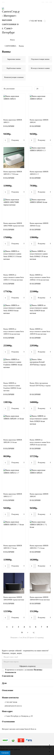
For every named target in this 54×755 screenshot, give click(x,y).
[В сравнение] (23, 102)
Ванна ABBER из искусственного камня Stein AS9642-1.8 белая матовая (40, 277)
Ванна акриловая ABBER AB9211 (12, 121)
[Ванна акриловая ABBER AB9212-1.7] (13, 480)
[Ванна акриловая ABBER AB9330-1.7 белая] (13, 531)
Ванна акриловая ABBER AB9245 (39, 495)
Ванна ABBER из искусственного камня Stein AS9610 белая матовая (13, 331)
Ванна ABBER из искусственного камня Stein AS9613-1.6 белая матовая (13, 277)
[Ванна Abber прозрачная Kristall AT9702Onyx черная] (40, 369)
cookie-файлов (14, 749)
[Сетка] (47, 88)
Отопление (7, 690)
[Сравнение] (46, 2)
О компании (8, 721)
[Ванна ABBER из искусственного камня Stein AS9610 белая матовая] (13, 315)
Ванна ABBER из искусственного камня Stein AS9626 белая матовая (40, 442)
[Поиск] (49, 40)
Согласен (5, 753)
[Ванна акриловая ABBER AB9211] (13, 106)
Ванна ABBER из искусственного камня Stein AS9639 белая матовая (40, 331)
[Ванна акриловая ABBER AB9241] (40, 106)
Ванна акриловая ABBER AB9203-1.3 (39, 173)
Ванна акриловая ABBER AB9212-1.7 (12, 495)
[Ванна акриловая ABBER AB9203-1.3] (40, 157)
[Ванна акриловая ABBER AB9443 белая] (40, 209)
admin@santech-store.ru (13, 706)
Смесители (7, 676)
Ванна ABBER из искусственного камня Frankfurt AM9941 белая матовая (12, 387)
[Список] (50, 88)
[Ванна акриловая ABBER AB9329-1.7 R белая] (13, 157)
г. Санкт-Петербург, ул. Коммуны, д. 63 (19, 716)
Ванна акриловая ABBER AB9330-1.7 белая (12, 547)
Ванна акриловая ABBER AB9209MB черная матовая (13, 598)
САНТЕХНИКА (10, 46)
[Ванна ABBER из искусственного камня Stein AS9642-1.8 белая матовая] (40, 261)
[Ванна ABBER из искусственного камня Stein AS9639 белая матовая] (40, 315)
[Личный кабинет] (50, 2)
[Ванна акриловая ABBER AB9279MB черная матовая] (13, 209)
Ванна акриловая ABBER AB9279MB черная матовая (13, 224)
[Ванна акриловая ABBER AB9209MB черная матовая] (13, 583)
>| (33, 633)
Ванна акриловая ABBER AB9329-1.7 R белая (12, 173)
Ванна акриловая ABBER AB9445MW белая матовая (40, 598)
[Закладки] (43, 2)
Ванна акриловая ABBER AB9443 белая (39, 224)
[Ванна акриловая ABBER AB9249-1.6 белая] (13, 426)
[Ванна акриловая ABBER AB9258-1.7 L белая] (40, 531)
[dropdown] (3, 2)
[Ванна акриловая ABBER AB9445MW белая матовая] (40, 583)
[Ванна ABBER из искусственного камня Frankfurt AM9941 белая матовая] (13, 369)
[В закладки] (23, 97)
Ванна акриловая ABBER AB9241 (39, 121)
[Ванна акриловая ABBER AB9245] (40, 480)
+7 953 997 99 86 (11, 702)
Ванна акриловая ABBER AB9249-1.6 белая (12, 441)
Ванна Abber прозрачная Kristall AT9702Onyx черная (40, 384)
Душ (4, 683)
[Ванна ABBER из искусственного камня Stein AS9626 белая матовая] (40, 426)
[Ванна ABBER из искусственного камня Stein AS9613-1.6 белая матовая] (13, 261)
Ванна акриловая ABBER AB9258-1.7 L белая (39, 547)
